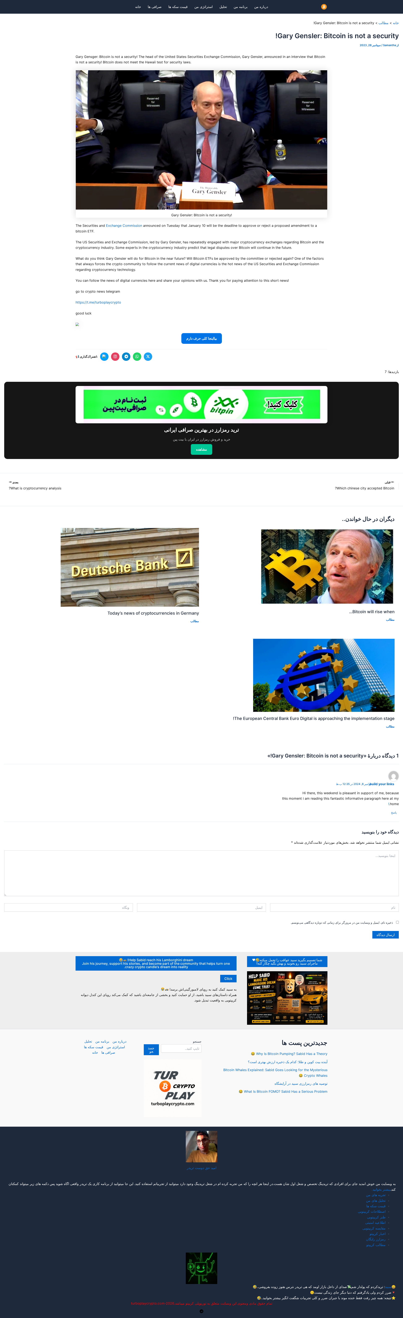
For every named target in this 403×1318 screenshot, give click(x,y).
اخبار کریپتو (378, 1234)
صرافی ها (155, 7)
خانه (138, 7)
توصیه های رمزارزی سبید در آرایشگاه (301, 1083)
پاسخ (394, 812)
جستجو (197, 1041)
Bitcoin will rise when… (372, 611)
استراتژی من (203, 7)
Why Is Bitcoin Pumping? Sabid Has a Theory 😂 (289, 1054)
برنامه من (240, 7)
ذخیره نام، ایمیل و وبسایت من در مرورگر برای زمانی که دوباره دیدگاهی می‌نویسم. (342, 922)
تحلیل (223, 7)
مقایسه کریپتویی (374, 1228)
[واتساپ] (137, 356)
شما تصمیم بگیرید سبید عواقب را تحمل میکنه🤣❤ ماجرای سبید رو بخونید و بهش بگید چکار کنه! (287, 961)
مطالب (390, 619)
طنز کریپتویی (376, 1217)
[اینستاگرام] (115, 356)
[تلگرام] (126, 356)
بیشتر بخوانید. (271, 1298)
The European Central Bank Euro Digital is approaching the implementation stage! (314, 718)
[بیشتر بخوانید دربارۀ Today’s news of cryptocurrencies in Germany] (130, 567)
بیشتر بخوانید (381, 1189)
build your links (382, 784)
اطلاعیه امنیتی (375, 1222)
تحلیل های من (376, 1200)
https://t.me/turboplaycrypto (98, 302)
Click (228, 978)
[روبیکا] (104, 356)
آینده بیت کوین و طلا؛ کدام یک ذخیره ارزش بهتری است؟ (287, 1062)
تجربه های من (376, 1195)
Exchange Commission (124, 225)
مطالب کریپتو (376, 1245)
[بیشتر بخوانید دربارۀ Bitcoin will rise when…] (327, 566)
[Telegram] (201, 1311)
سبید (388, 1287)
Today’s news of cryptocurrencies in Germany (153, 613)
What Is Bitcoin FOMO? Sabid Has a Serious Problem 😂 (283, 1091)
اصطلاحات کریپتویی (372, 1211)
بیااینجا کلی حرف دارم (201, 338)
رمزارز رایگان (376, 1239)
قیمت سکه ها (178, 7)
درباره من (261, 7)
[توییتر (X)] (148, 356)
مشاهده (201, 449)
